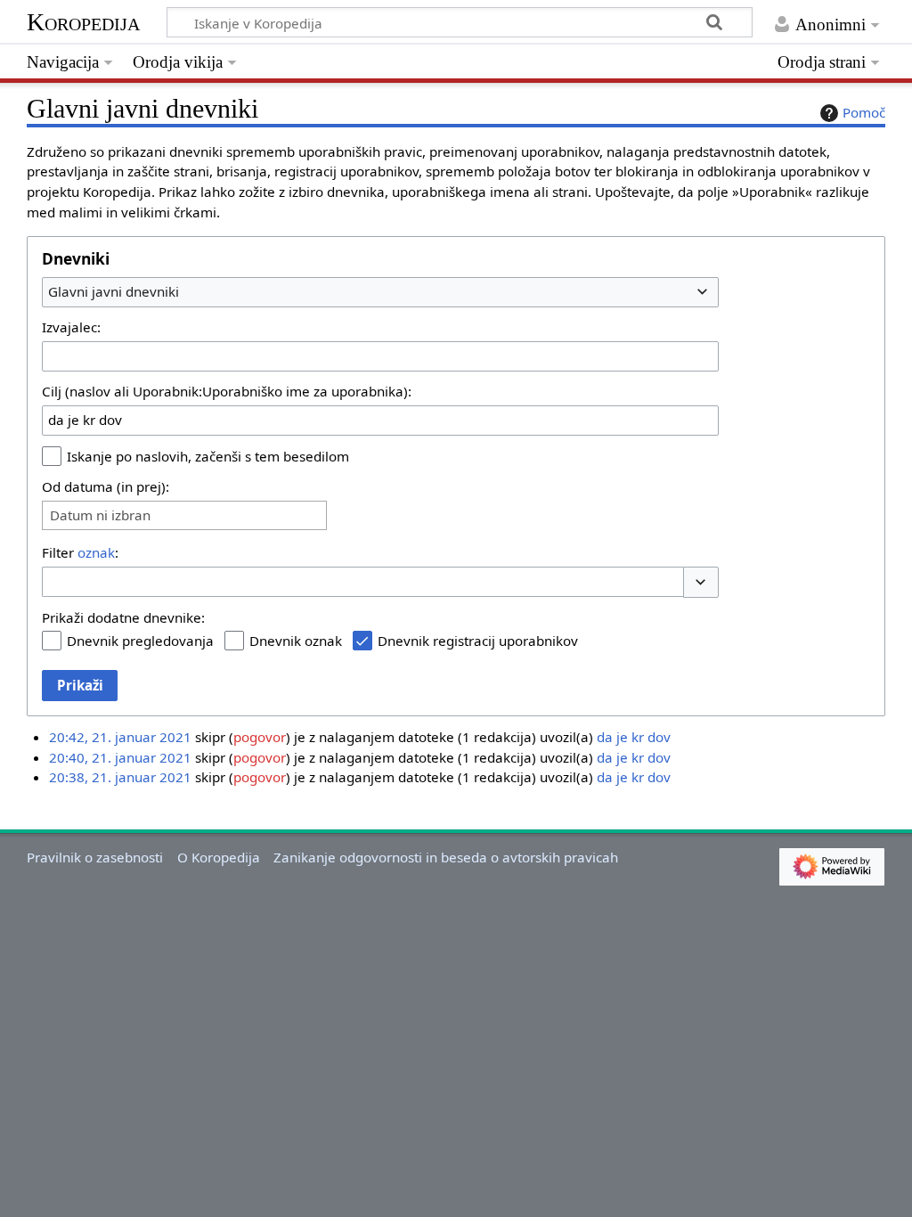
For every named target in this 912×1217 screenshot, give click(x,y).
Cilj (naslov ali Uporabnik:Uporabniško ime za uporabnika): (226, 391)
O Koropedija (218, 857)
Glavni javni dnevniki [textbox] (113, 291)
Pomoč (864, 112)
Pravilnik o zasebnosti (95, 857)
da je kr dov (634, 737)
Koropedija (83, 22)
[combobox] (380, 292)
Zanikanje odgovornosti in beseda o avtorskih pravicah (445, 857)
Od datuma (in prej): (105, 486)
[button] (701, 582)
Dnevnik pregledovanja (140, 640)
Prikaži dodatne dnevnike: (123, 617)
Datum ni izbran (100, 515)
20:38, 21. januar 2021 (120, 777)
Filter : (80, 552)
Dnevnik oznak (295, 640)
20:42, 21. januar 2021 (120, 737)
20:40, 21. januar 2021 (120, 757)
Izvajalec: (71, 327)
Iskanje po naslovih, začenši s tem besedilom (208, 456)
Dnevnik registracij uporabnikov (478, 640)
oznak (96, 552)
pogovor (259, 737)
